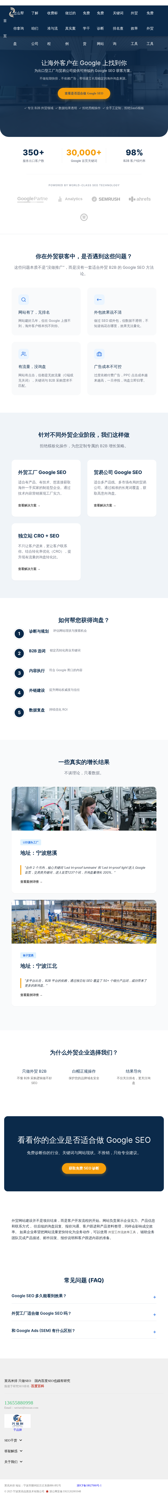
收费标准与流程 (52, 28)
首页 (5, 28)
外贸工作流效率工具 (122, 1232)
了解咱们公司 (34, 28)
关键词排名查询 (118, 28)
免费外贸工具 (150, 28)
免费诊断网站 (100, 28)
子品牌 (17, 1429)
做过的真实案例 (70, 28)
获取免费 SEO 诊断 (84, 1168)
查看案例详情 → (31, 881)
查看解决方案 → (29, 505)
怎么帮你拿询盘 (18, 28)
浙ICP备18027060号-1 (89, 1485)
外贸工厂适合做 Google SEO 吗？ (42, 1313)
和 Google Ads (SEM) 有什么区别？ (43, 1330)
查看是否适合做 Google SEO (84, 93)
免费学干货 (86, 28)
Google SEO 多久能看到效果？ (39, 1295)
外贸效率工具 (134, 28)
